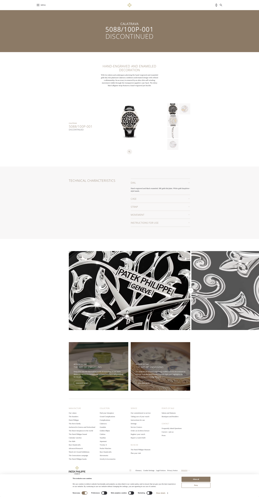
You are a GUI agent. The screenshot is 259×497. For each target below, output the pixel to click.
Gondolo (103, 427)
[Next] (190, 290)
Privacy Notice (172, 470)
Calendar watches (75, 438)
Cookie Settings (148, 470)
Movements (104, 455)
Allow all (196, 479)
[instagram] (130, 470)
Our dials (72, 441)
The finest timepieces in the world (81, 431)
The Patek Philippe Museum (140, 450)
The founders (73, 416)
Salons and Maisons (169, 413)
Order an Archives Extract (140, 431)
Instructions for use (138, 420)
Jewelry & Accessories (107, 459)
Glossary (138, 470)
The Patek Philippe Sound (78, 434)
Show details (160, 493)
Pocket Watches (105, 448)
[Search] (221, 5)
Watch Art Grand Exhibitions (79, 452)
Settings (133, 424)
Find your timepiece (107, 413)
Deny (196, 485)
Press (164, 435)
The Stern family (75, 424)
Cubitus (102, 434)
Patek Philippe (74, 420)
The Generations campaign (78, 455)
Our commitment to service (141, 413)
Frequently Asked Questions (172, 428)
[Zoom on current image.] (129, 151)
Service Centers (136, 427)
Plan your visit (136, 453)
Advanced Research (76, 448)
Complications (105, 420)
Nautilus (103, 438)
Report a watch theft (138, 438)
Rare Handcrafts (75, 445)
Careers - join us (168, 432)
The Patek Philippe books (78, 459)
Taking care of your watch (140, 416)
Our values (72, 413)
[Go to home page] (129, 5)
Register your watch (138, 434)
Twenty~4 (103, 445)
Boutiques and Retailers (170, 416)
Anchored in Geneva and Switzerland (82, 427)
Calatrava (103, 424)
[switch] (104, 493)
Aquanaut (103, 441)
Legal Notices (161, 470)
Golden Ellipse (105, 431)
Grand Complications (107, 416)
